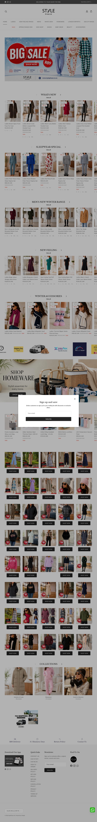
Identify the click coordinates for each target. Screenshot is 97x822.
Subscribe (49, 419)
